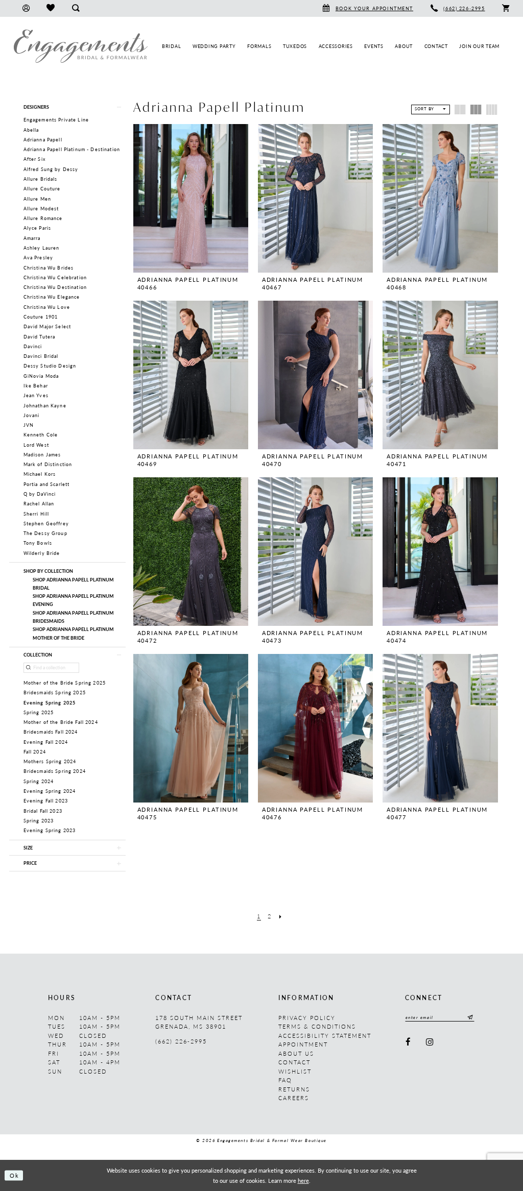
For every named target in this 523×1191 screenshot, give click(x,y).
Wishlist (295, 1071)
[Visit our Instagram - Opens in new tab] (430, 1042)
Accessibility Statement (324, 1035)
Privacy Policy (307, 1018)
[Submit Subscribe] (469, 1017)
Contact (294, 1062)
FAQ (285, 1080)
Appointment (303, 1044)
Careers (293, 1098)
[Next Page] (280, 916)
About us (296, 1053)
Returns (294, 1089)
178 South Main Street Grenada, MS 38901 (199, 1022)
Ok (14, 1175)
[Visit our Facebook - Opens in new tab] (408, 1042)
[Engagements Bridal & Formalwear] (81, 46)
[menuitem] (26, 8)
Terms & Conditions (317, 1026)
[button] (26, 8)
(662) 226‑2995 (181, 1041)
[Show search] (75, 8)
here (303, 1180)
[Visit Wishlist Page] (50, 8)
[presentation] (190, 198)
